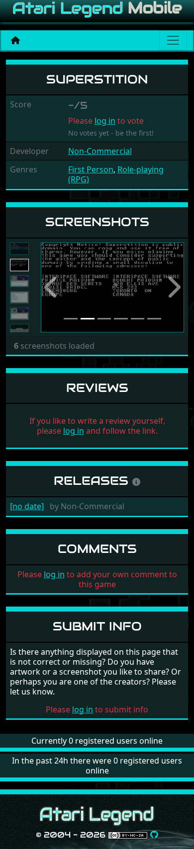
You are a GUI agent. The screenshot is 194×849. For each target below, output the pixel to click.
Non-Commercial (100, 151)
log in (105, 120)
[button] (51, 287)
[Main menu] (173, 40)
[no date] (27, 506)
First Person (90, 169)
